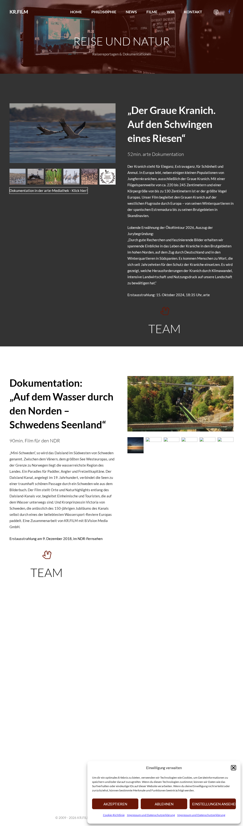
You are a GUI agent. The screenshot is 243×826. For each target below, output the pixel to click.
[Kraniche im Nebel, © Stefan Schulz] (71, 177)
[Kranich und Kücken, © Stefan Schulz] (54, 177)
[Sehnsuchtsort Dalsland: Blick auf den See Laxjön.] (172, 615)
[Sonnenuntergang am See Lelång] (135, 445)
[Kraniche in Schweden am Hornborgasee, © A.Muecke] (18, 177)
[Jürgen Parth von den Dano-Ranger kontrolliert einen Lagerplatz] (189, 615)
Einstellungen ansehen (214, 804)
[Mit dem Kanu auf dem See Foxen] (225, 615)
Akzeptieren (115, 804)
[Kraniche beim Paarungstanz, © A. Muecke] (36, 177)
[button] (233, 767)
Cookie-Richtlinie (114, 815)
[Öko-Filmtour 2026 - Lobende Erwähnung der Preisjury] (107, 177)
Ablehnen (164, 804)
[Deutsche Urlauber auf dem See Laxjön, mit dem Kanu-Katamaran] (154, 615)
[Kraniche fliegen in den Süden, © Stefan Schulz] (89, 177)
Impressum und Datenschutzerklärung (151, 815)
